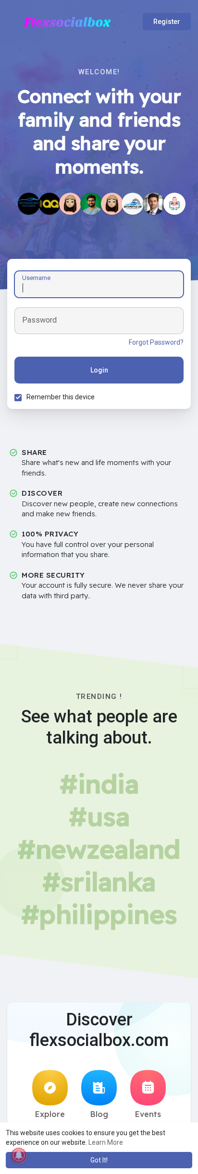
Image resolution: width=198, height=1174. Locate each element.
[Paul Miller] (154, 204)
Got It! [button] (99, 1160)
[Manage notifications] (18, 1155)
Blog (99, 1114)
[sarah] (112, 204)
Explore (50, 1114)
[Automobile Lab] (133, 204)
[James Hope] (174, 204)
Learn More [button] (105, 1142)
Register (166, 21)
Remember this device (60, 397)
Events (148, 1114)
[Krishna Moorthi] (91, 204)
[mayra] (70, 204)
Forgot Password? (156, 342)
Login (99, 370)
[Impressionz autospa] (29, 204)
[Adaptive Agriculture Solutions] (49, 204)
